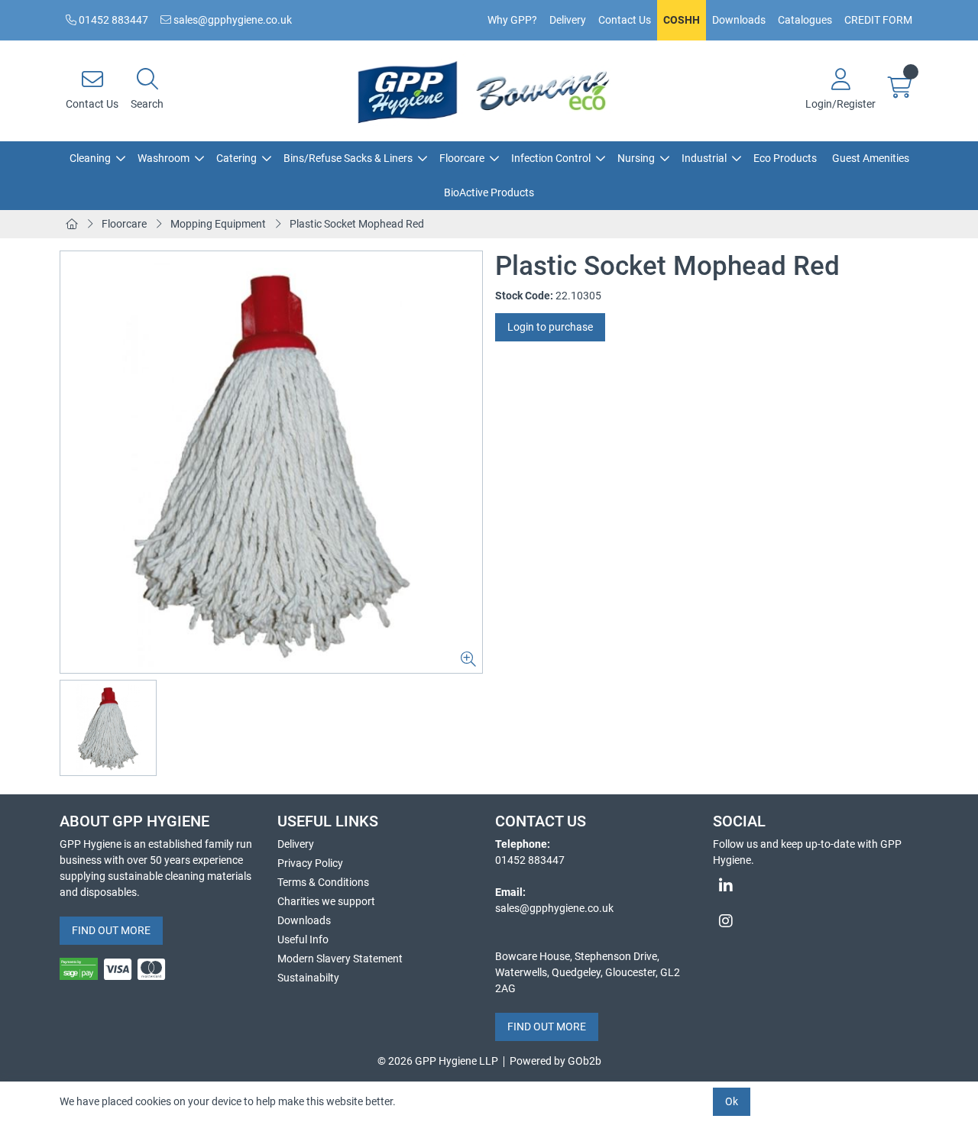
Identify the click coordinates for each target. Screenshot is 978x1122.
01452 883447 (112, 20)
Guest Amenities (870, 158)
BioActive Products (489, 192)
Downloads (739, 20)
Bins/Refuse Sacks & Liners (348, 158)
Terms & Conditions (323, 882)
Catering (236, 158)
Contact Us (624, 20)
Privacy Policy (310, 863)
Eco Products (785, 158)
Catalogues (805, 20)
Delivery (567, 20)
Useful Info (303, 939)
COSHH (681, 20)
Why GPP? (512, 20)
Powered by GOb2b (555, 1061)
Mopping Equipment (218, 224)
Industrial (704, 158)
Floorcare (461, 158)
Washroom (163, 158)
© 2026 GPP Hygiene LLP (437, 1061)
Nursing (636, 158)
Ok (731, 1101)
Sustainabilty (308, 978)
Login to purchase (550, 327)
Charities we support (326, 901)
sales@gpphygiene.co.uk (231, 20)
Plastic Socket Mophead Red (357, 224)
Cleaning (90, 158)
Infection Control (551, 158)
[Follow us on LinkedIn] (815, 886)
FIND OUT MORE (111, 930)
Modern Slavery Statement (340, 958)
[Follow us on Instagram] (815, 921)
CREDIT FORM (878, 20)
